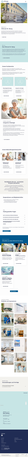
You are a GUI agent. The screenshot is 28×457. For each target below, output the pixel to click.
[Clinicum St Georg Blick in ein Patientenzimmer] (20, 345)
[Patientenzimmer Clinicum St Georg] (20, 357)
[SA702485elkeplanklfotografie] (20, 331)
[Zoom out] (25, 403)
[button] (7, 442)
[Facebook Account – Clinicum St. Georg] (2, 435)
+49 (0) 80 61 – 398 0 (6, 419)
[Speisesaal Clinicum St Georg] (20, 319)
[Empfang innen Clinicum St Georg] (7, 359)
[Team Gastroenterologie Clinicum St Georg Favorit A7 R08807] (7, 319)
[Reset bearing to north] (25, 404)
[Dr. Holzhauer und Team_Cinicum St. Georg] (20, 367)
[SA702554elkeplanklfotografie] (7, 345)
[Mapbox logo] (1, 405)
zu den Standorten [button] (6, 57)
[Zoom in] (25, 402)
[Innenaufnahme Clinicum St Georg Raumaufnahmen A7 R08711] (20, 308)
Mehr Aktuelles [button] (13, 291)
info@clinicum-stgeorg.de (6, 423)
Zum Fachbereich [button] (7, 139)
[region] (14, 398)
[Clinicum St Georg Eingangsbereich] (7, 307)
